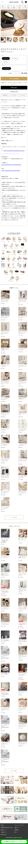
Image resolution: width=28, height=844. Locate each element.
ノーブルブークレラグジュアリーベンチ (22, 383)
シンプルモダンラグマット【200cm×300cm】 (5, 726)
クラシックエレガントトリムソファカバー (5, 508)
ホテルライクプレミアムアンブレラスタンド (22, 590)
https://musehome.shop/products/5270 (14, 150)
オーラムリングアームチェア (22, 317)
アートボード (3, 267)
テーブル (3, 254)
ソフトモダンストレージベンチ (5, 445)
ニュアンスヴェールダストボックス (22, 725)
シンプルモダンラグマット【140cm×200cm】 (5, 761)
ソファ (9, 254)
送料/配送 (14, 95)
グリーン (6, 58)
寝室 (8, 241)
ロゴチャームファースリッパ (22, 692)
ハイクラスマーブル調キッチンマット (22, 557)
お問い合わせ (4, 834)
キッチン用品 (25, 241)
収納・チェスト (3, 261)
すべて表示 (14, 517)
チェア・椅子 (14, 254)
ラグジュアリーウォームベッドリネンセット (22, 574)
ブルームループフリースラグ (22, 349)
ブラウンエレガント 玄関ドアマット (22, 624)
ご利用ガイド (4, 82)
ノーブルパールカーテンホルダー (22, 429)
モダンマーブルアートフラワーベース (22, 301)
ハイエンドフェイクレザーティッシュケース (5, 744)
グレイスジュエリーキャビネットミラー (5, 333)
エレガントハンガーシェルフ (5, 414)
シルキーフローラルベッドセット (5, 317)
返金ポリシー (4, 829)
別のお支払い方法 (14, 91)
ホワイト (6, 62)
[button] (25, 2)
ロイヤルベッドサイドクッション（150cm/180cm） (5, 693)
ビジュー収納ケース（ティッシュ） (5, 674)
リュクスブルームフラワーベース (5, 460)
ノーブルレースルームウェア (22, 477)
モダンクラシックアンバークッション (22, 540)
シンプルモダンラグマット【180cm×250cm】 (5, 657)
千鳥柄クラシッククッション (22, 399)
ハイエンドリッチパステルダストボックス (5, 709)
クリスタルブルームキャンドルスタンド (5, 383)
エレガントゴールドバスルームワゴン (22, 461)
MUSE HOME (9, 837)
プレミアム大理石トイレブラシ (5, 641)
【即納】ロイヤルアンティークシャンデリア (5, 350)
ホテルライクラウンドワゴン (5, 429)
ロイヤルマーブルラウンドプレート (22, 492)
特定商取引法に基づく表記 (6, 827)
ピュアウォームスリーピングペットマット (22, 709)
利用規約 (16, 829)
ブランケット (17, 274)
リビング (3, 241)
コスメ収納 (6, 274)
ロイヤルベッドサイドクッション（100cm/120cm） (5, 590)
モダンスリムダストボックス (22, 332)
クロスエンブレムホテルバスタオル (22, 641)
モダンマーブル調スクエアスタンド (22, 608)
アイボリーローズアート (22, 414)
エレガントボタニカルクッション (5, 301)
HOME (2, 825)
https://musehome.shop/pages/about (11, 164)
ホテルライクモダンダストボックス (5, 477)
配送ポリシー (17, 827)
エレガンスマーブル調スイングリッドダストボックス (5, 574)
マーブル (14, 58)
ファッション (11, 274)
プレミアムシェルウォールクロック (22, 743)
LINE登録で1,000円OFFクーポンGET (13, 841)
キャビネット (25, 254)
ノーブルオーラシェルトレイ (22, 445)
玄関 (19, 241)
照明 (8, 261)
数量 (10, 73)
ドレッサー (14, 261)
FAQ (15, 832)
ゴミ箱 (19, 267)
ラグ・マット (25, 261)
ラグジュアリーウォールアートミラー (22, 366)
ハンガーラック (14, 267)
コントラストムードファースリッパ (5, 608)
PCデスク (19, 261)
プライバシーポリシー (12, 82)
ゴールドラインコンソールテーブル (5, 624)
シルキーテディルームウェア (5, 366)
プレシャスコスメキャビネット (5, 399)
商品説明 (5, 95)
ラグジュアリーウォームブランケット (5, 557)
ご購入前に (23, 95)
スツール (19, 254)
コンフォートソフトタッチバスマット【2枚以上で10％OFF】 (5, 540)
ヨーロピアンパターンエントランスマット (22, 657)
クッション (22, 274)
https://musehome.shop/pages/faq (11, 170)
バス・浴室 (14, 241)
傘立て (25, 267)
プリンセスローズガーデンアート (5, 492)
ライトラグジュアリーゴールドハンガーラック (22, 674)
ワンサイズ (6, 68)
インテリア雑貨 (8, 267)
